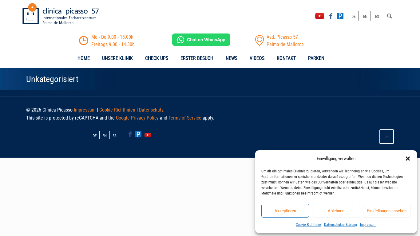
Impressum (368, 224)
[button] (408, 158)
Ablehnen (336, 211)
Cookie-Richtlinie (308, 224)
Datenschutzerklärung (340, 224)
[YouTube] (319, 16)
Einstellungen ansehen (386, 211)
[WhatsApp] (201, 44)
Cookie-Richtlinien (117, 110)
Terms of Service (184, 118)
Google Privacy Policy (137, 118)
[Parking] (340, 16)
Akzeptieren (285, 211)
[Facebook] (331, 16)
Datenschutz (151, 110)
